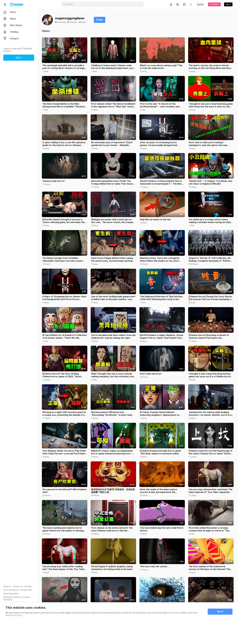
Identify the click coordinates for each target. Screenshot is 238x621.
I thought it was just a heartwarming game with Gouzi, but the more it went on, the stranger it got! (211, 105)
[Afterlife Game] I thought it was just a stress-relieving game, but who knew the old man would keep (63, 221)
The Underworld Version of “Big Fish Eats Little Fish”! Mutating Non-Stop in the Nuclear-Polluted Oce (161, 298)
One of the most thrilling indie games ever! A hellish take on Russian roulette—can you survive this (113, 298)
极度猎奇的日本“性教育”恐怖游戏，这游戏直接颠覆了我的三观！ (113, 490)
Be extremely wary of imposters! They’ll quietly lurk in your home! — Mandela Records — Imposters (111, 144)
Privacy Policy (26, 590)
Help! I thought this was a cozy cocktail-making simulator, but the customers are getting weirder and (112, 375)
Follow (99, 19)
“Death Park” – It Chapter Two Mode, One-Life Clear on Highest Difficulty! (211, 182)
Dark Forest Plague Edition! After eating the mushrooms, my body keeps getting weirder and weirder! (112, 259)
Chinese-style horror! (53, 181)
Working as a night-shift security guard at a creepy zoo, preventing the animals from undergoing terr (64, 413)
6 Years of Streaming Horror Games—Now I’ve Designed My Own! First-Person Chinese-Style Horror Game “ (64, 298)
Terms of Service (11, 590)
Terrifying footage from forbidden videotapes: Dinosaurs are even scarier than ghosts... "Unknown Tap (62, 259)
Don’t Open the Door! (151, 373)
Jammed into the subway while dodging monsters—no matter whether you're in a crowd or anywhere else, (210, 413)
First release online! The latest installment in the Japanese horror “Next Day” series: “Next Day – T (113, 105)
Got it (220, 611)
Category (14, 38)
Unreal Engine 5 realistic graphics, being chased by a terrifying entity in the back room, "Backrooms (112, 568)
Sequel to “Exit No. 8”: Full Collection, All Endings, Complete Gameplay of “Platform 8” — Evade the (210, 259)
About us (7, 586)
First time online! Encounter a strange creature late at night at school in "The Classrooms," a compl (209, 529)
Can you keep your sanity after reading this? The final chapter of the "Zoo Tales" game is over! (63, 568)
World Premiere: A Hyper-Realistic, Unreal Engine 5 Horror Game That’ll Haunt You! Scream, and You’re (161, 336)
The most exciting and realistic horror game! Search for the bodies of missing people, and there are (63, 529)
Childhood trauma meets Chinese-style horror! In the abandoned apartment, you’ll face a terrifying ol (113, 67)
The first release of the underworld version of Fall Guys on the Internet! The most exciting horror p (209, 568)
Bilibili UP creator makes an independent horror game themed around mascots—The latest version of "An (112, 452)
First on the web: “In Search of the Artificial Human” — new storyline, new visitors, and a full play (159, 105)
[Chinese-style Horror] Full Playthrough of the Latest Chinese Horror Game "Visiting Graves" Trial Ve (210, 452)
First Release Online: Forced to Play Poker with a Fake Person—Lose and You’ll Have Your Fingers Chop (64, 452)
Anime (13, 18)
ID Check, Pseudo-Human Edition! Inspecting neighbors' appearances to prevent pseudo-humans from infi (159, 413)
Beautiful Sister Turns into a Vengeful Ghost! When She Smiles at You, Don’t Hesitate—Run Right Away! (159, 259)
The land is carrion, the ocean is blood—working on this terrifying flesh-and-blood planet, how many (210, 67)
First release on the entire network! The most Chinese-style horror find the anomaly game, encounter (112, 529)
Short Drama (16, 25)
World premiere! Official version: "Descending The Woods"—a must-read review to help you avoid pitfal (111, 413)
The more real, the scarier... (154, 566)
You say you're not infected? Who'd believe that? (64, 490)
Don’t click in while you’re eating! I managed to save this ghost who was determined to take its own (208, 144)
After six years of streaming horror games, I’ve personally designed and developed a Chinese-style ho (158, 144)
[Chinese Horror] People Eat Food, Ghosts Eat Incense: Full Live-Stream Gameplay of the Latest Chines (210, 298)
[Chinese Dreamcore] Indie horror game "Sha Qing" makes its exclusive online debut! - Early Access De (160, 452)
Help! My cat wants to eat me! (155, 219)
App (201, 4)
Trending (14, 32)
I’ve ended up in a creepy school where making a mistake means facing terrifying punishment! (210, 221)
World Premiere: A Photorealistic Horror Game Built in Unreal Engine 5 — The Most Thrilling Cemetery (161, 182)
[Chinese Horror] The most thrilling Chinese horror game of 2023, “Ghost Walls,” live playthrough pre (61, 375)
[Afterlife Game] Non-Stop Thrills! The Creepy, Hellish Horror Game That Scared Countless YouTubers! (112, 182)
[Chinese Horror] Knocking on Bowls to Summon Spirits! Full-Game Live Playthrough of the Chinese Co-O (209, 336)
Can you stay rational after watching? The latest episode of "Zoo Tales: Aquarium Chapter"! (210, 491)
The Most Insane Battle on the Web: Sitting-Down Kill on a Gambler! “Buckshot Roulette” (64, 105)
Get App (28, 586)
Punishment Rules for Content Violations (16, 598)
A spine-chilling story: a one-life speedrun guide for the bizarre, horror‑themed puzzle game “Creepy (63, 144)
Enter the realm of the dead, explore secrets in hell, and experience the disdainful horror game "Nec (158, 491)
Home (13, 12)
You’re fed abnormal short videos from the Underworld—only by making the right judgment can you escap (113, 336)
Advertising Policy (11, 593)
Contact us (18, 586)
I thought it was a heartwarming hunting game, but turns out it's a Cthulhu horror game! (210, 375)
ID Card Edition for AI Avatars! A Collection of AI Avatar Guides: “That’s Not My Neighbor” (64, 336)
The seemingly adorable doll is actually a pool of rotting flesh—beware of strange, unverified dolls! (63, 67)
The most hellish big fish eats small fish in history (161, 529)
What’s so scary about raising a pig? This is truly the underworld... (161, 66)
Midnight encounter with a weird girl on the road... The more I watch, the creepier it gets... (112, 221)
